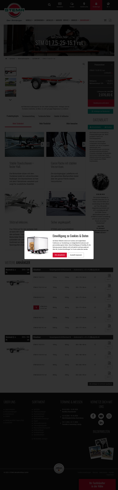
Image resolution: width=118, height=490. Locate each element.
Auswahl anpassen (76, 255)
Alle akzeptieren (60, 255)
